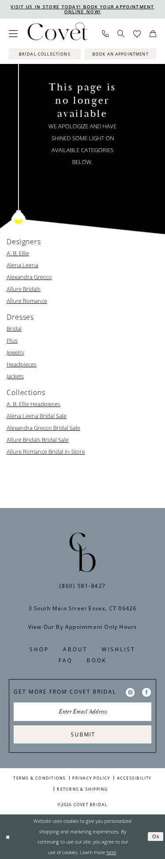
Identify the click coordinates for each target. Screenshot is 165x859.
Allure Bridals (23, 289)
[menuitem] (13, 33)
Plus (12, 340)
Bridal (14, 328)
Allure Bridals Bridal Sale (38, 440)
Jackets (15, 376)
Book (96, 660)
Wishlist (119, 649)
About (75, 649)
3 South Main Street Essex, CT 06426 (83, 608)
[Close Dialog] (8, 837)
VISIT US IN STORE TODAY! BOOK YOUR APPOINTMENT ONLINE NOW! (82, 9)
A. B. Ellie (18, 253)
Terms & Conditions (39, 778)
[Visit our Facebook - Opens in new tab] (146, 692)
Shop (39, 649)
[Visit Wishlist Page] (137, 33)
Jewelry (15, 352)
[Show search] (121, 33)
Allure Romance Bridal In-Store (46, 452)
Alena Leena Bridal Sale (36, 416)
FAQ (66, 660)
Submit (83, 734)
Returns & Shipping (82, 789)
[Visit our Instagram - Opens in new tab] (130, 692)
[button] (13, 33)
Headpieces (22, 364)
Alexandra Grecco (29, 277)
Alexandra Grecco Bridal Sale (43, 428)
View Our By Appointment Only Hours (82, 627)
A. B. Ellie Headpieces (33, 404)
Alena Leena (22, 265)
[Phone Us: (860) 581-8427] (105, 33)
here (111, 852)
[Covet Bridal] (57, 33)
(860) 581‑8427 (82, 586)
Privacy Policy (91, 778)
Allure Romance (27, 301)
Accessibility (134, 778)
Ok (156, 836)
